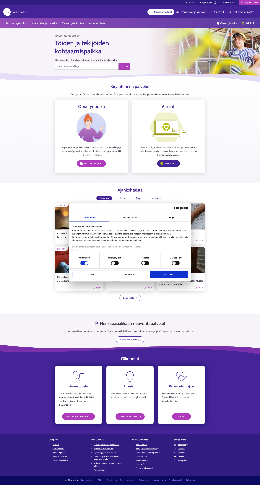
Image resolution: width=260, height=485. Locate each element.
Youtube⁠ (181, 456)
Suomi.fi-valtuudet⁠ (143, 468)
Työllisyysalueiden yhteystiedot (106, 444)
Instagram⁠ (182, 444)
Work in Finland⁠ (142, 460)
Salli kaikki (169, 274)
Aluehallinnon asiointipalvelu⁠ (147, 452)
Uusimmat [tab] (104, 198)
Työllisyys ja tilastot (243, 12)
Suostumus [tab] (89, 217)
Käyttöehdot (112, 480)
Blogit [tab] (138, 198)
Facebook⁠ (181, 452)
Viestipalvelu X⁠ (183, 460)
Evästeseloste (144, 480)
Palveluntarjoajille (176, 480)
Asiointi (250, 23)
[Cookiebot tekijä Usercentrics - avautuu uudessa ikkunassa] (176, 208)
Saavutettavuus (159, 480)
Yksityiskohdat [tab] (130, 217)
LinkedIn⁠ (181, 448)
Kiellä (91, 274)
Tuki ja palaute (99, 470)
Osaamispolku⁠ (141, 456)
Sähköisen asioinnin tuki (103, 448)
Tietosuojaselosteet (128, 480)
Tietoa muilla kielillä (60, 460)
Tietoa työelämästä (73, 23)
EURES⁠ (139, 464)
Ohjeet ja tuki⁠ (206, 2)
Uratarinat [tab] (156, 198)
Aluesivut (219, 12)
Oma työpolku (228, 23)
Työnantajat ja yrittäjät (193, 12)
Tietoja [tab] (170, 217)
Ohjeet (100, 480)
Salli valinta (130, 274)
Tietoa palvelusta (88, 480)
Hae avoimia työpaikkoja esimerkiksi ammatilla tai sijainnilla (86, 60)
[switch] (115, 263)
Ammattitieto (97, 23)
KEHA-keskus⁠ (141, 444)
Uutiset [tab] (122, 198)
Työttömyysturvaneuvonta (105, 452)
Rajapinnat (190, 480)
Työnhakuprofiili (59, 452)
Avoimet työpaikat (16, 23)
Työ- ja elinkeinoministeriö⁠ (146, 448)
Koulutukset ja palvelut (44, 23)
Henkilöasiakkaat (162, 12)
